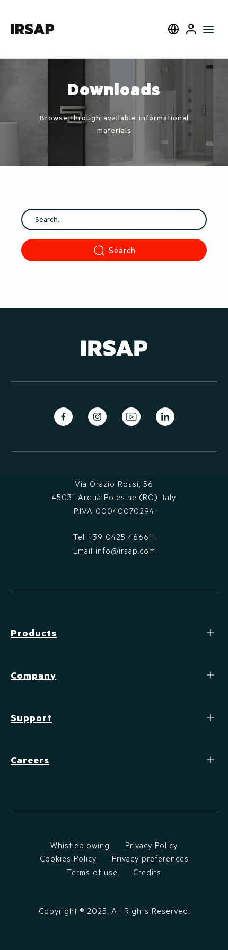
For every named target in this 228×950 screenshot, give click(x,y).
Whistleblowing (80, 845)
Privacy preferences (150, 858)
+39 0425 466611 (121, 536)
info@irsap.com (125, 550)
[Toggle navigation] (208, 29)
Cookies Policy (68, 858)
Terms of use (92, 872)
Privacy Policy (151, 845)
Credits (147, 872)
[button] (191, 29)
